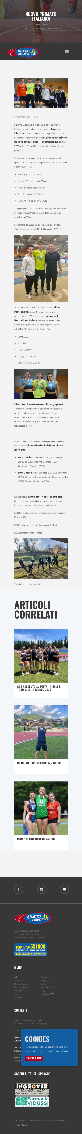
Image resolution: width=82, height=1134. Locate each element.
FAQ (43, 991)
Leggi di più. (61, 1051)
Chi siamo (45, 977)
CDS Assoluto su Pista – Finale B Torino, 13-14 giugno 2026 (39, 688)
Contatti (18, 997)
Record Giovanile (22, 984)
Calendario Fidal (48, 987)
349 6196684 (19, 1061)
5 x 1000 (18, 991)
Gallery (44, 984)
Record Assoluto (21, 987)
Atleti (16, 977)
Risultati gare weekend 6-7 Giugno (39, 763)
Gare (44, 24)
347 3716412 (19, 1054)
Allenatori (18, 980)
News (43, 980)
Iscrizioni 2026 (47, 994)
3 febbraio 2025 (22, 117)
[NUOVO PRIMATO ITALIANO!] (41, 93)
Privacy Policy (21, 1125)
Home (36, 24)
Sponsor (18, 994)
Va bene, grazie (34, 1058)
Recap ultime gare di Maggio (36, 839)
